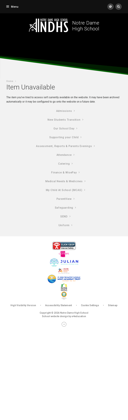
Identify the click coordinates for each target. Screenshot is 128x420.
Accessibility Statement (58, 305)
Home (9, 81)
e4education (79, 316)
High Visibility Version (23, 305)
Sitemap (112, 305)
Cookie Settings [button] (90, 305)
